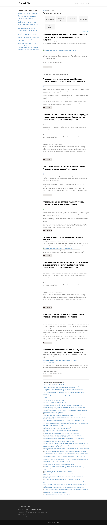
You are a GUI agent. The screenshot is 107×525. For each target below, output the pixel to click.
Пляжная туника (50, 19)
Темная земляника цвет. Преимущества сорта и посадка (58, 471)
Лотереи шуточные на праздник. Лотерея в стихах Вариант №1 (60, 463)
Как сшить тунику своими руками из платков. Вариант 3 (63, 238)
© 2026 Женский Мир (24, 506)
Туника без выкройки (61, 19)
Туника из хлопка (72, 19)
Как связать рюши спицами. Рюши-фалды (54, 384)
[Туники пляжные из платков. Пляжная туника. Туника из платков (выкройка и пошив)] (66, 209)
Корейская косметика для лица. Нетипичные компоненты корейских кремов (63, 405)
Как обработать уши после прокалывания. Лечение (57, 428)
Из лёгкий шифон (49, 26)
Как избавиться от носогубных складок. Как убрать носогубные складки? (62, 435)
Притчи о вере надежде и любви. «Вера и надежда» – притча (59, 464)
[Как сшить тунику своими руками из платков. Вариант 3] (66, 248)
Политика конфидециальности (27, 511)
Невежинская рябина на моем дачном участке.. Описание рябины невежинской (64, 404)
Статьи (87, 3)
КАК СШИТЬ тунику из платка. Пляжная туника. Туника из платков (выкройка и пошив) (64, 167)
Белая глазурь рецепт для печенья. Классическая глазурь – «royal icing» (61, 386)
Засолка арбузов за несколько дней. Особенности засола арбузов (60, 399)
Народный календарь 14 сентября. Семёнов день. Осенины (59, 415)
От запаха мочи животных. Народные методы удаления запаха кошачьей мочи (63, 389)
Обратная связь (23, 514)
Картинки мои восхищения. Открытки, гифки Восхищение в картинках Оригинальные (65, 427)
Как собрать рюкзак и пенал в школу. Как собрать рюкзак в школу (60, 422)
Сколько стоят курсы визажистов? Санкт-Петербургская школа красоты (62, 433)
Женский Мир (24, 3)
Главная (76, 3)
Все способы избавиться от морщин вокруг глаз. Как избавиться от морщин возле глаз (66, 443)
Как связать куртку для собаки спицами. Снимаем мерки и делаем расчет (62, 466)
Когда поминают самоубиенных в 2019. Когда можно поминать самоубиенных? (64, 487)
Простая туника (83, 19)
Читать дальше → (47, 67)
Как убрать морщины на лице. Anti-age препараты (56, 436)
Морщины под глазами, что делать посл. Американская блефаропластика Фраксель (65, 451)
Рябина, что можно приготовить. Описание (55, 402)
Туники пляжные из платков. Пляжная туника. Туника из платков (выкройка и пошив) (63, 203)
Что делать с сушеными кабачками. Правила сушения (57, 494)
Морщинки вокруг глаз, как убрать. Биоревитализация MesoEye (59, 387)
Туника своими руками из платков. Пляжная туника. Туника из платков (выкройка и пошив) (64, 80)
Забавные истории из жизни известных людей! (55, 492)
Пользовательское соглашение (33, 509)
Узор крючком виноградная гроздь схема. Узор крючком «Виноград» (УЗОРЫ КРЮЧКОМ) (28, 39)
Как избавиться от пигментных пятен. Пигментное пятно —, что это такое (63, 431)
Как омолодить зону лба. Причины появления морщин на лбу (59, 441)
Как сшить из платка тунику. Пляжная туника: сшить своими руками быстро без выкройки (63, 351)
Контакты (21, 509)
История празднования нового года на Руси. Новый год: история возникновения (64, 420)
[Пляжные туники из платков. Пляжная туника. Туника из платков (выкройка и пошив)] (66, 322)
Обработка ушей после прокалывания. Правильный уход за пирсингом (61, 390)
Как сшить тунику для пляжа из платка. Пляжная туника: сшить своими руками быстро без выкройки (65, 37)
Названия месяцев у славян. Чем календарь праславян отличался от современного (65, 413)
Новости (81, 3)
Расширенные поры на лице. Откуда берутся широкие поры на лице (61, 430)
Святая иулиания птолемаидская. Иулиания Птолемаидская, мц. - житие (62, 479)
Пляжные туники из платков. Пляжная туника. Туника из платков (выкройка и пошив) (63, 315)
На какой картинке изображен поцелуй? (54, 400)
